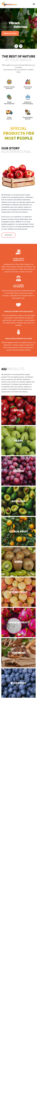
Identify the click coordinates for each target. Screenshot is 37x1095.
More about (8, 235)
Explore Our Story (10, 33)
